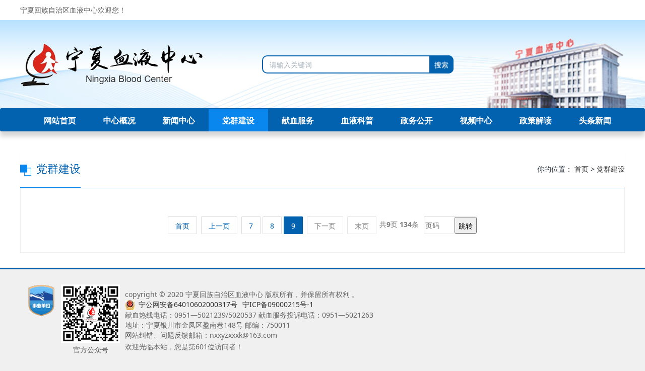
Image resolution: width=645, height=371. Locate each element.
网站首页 (60, 120)
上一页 (219, 226)
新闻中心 (179, 120)
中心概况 (119, 120)
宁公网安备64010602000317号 (188, 304)
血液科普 (357, 120)
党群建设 (238, 120)
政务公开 (417, 120)
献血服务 (298, 120)
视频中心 (476, 120)
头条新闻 (595, 120)
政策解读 (536, 120)
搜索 (441, 64)
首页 (581, 169)
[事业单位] (41, 299)
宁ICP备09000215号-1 (277, 304)
